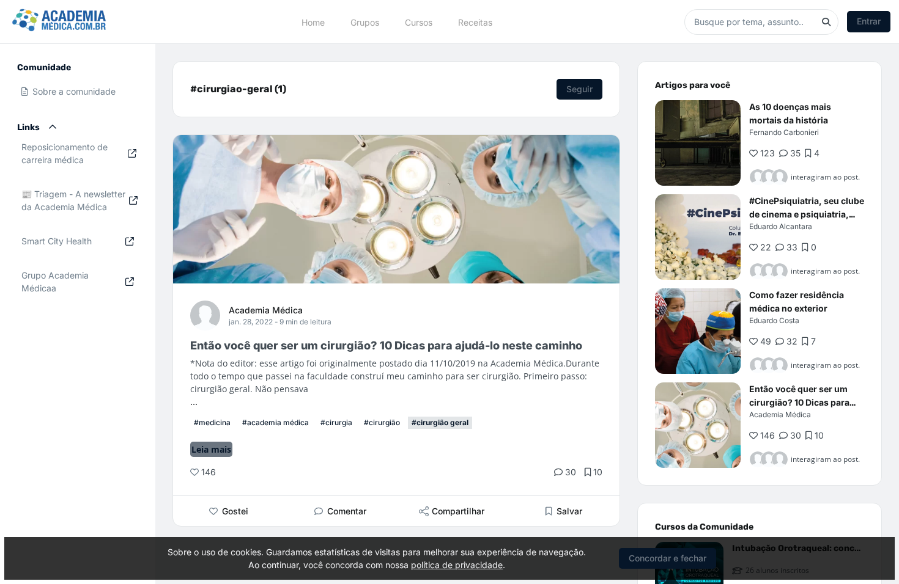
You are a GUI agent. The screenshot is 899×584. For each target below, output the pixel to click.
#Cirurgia (336, 422)
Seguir (579, 89)
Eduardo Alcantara (780, 226)
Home (313, 21)
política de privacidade (457, 565)
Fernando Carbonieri (784, 132)
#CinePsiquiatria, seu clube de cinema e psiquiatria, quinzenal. (806, 214)
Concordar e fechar (667, 558)
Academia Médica (266, 310)
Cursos (418, 21)
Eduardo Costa (774, 320)
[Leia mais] (698, 143)
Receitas (475, 21)
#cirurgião (382, 422)
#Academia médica (275, 422)
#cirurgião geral (440, 422)
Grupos (364, 21)
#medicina (212, 422)
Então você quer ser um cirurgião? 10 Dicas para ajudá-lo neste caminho (799, 402)
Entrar (869, 21)
